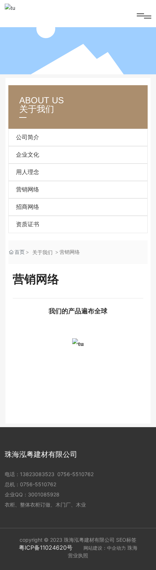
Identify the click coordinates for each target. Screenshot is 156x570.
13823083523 (37, 474)
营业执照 (78, 555)
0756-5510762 (75, 474)
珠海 (132, 548)
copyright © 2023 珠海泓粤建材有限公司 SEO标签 (78, 540)
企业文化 (27, 155)
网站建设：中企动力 (104, 548)
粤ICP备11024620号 (46, 547)
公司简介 (27, 137)
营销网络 (27, 189)
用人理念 (27, 172)
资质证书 (27, 224)
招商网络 (27, 207)
